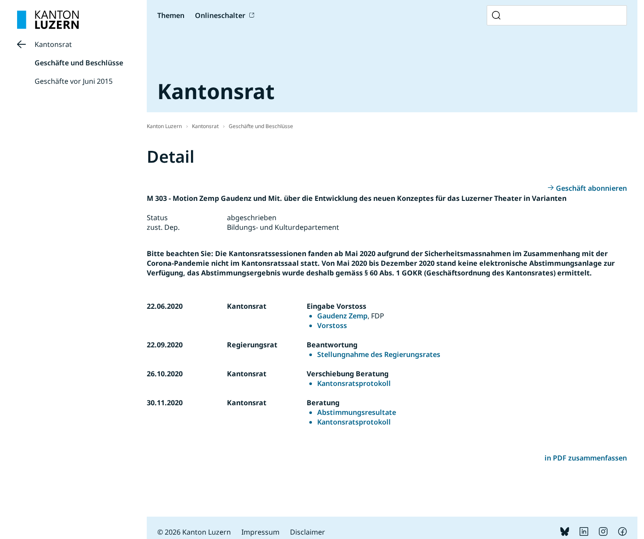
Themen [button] (170, 15)
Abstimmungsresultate (356, 412)
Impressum (260, 532)
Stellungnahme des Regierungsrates (378, 354)
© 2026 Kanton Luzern (194, 532)
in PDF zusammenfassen (586, 458)
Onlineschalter (220, 15)
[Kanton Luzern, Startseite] (48, 20)
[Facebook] (622, 533)
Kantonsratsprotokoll (354, 383)
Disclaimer (307, 532)
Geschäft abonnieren (591, 188)
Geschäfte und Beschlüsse (79, 63)
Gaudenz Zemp (342, 316)
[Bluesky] (564, 533)
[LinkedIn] (584, 533)
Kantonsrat (53, 44)
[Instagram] (603, 533)
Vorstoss (332, 325)
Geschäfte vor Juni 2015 (74, 81)
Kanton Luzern (164, 126)
